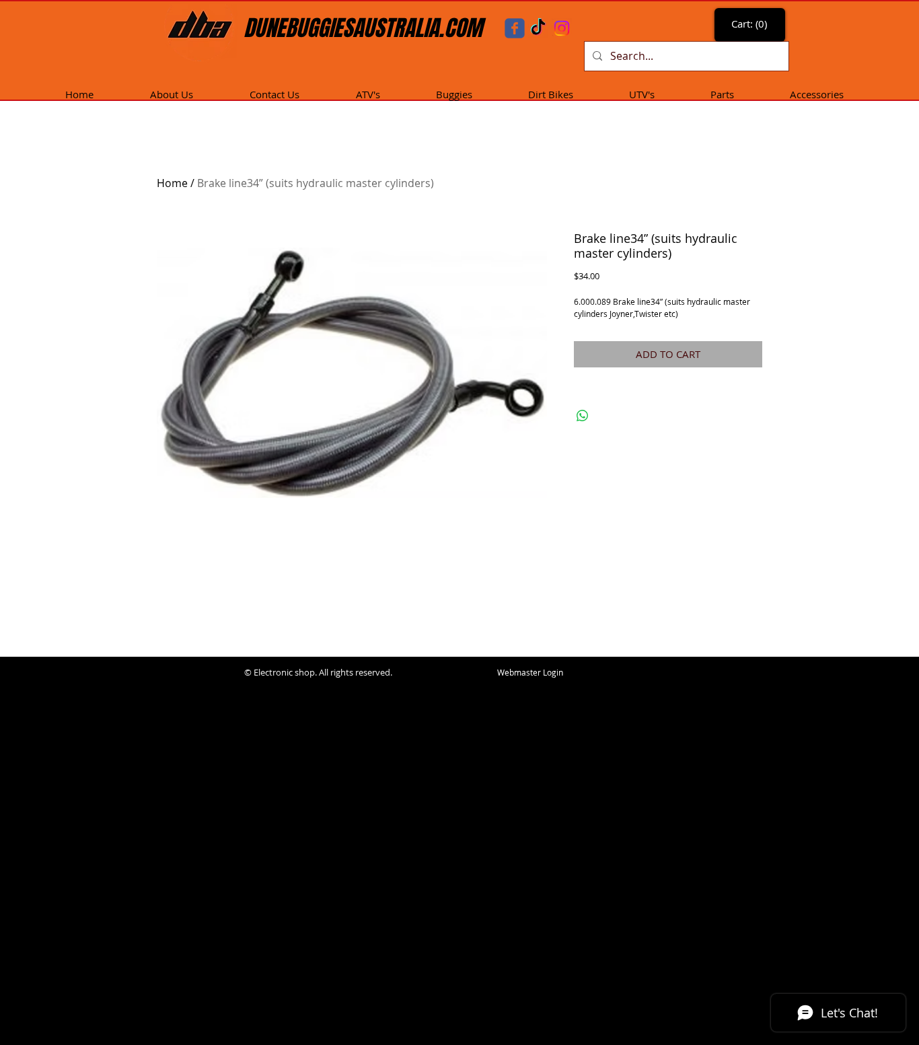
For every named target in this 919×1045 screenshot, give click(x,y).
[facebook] (515, 28)
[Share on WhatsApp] (583, 416)
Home (172, 183)
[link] (751, 24)
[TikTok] (538, 28)
